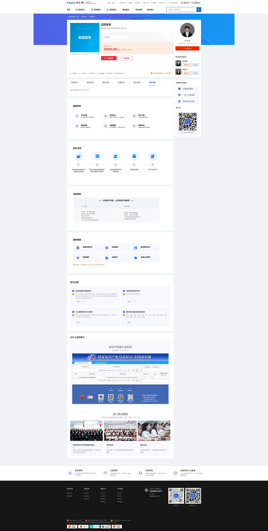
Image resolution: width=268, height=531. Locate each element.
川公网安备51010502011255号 (122, 520)
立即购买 (110, 58)
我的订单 (123, 3)
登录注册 (111, 3)
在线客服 (119, 501)
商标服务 (97, 10)
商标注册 (84, 16)
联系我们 (119, 496)
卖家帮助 (103, 499)
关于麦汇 (119, 493)
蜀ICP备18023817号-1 (76, 520)
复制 (98, 54)
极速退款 (86, 496)
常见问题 (152, 82)
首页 (68, 10)
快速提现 (69, 496)
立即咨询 (126, 58)
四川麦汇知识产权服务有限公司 (90, 522)
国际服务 (125, 10)
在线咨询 (188, 48)
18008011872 (173, 3)
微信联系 (186, 65)
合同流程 (86, 493)
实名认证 (69, 493)
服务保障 (136, 82)
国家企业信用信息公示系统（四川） (98, 520)
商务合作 (119, 499)
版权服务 (112, 10)
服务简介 (74, 82)
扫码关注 (162, 3)
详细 (78, 301)
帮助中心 (146, 3)
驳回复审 (92, 16)
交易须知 (103, 496)
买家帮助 (103, 501)
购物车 (131, 3)
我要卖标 (197, 3)
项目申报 (138, 10)
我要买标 (186, 3)
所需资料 (121, 82)
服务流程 (105, 82)
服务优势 (90, 82)
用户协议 (103, 493)
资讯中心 (138, 3)
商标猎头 (150, 10)
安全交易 (86, 499)
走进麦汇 (154, 3)
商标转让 (81, 10)
